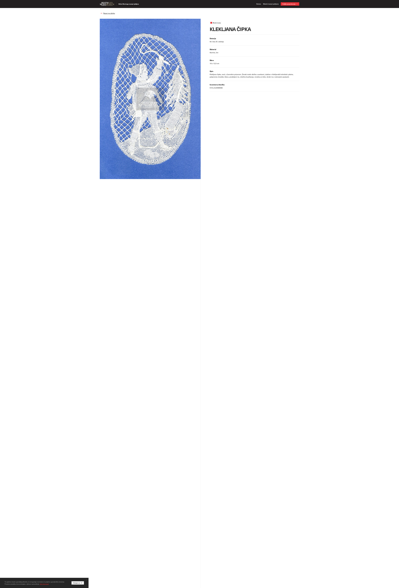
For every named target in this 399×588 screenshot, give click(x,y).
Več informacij (44, 584)
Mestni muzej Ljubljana (271, 4)
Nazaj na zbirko (109, 13)
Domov (258, 4)
